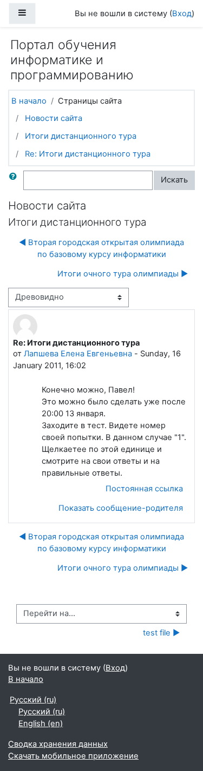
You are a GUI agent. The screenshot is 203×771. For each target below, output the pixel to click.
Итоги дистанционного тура (80, 136)
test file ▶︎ (161, 633)
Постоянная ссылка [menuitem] (144, 488)
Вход (182, 13)
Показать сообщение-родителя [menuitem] (120, 508)
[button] (15, 180)
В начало (29, 101)
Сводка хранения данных (58, 744)
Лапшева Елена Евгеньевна (78, 354)
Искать (174, 180)
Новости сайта (53, 118)
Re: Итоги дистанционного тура (87, 154)
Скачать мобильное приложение (73, 756)
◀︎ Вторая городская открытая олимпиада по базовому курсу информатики (101, 248)
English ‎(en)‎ (40, 723)
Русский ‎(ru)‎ (33, 700)
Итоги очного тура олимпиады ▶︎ (122, 274)
